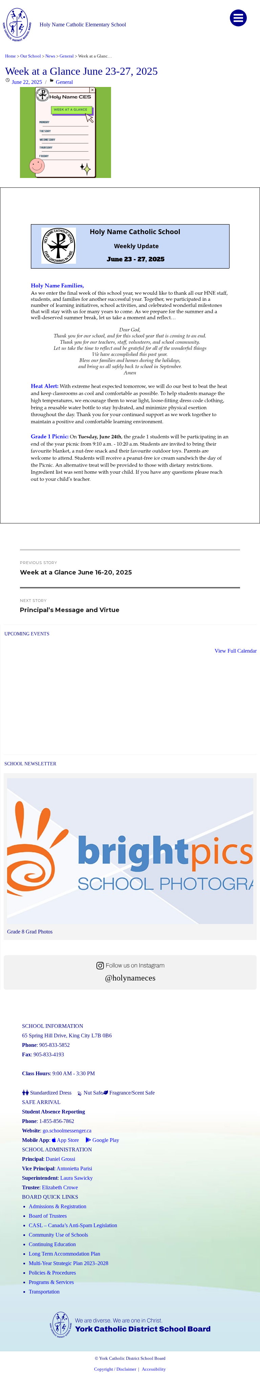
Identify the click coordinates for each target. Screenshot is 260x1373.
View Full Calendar (236, 651)
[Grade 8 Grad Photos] (130, 852)
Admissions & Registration (57, 1206)
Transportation (44, 1292)
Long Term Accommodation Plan (64, 1254)
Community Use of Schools (58, 1235)
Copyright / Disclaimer (115, 1369)
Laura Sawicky (76, 1178)
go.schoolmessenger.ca (67, 1130)
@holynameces (130, 977)
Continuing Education (52, 1244)
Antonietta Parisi (74, 1168)
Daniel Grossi (60, 1159)
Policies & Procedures (52, 1273)
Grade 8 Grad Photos (29, 932)
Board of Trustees (48, 1216)
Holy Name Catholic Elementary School (83, 24)
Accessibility (154, 1369)
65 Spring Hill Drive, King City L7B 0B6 (67, 1035)
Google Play (105, 1140)
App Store (67, 1140)
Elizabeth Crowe (60, 1187)
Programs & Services (51, 1282)
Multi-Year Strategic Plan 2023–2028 (68, 1263)
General (64, 82)
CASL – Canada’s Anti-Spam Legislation (73, 1225)
